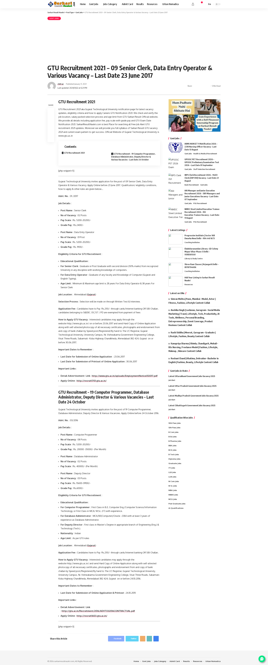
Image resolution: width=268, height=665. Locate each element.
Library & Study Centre (194, 258)
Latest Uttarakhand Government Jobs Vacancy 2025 (191, 376)
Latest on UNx (177, 293)
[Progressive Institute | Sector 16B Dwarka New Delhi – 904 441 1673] (175, 239)
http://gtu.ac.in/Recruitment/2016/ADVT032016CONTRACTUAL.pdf (98, 611)
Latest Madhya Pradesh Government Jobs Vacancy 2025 (193, 396)
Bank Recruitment (192, 185)
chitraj (61, 84)
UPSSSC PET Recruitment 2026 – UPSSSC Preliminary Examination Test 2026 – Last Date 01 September (202, 162)
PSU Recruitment (200, 203)
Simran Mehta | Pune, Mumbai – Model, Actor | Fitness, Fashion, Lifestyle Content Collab (192, 301)
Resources (189, 284)
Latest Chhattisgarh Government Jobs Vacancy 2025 (191, 405)
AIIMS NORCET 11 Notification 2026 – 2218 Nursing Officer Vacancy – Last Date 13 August (201, 147)
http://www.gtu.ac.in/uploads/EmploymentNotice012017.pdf (125, 375)
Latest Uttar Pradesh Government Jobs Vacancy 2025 (192, 386)
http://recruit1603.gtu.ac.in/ (92, 615)
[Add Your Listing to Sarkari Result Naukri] (175, 281)
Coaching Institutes (192, 242)
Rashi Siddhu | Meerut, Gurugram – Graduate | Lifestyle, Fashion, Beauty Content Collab (192, 334)
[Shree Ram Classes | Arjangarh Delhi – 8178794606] (175, 268)
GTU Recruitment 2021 (74, 153)
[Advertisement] (134, 41)
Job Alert (171, 380)
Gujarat (91, 294)
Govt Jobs (54, 18)
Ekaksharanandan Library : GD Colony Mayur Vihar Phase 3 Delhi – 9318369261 (201, 251)
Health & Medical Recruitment (205, 153)
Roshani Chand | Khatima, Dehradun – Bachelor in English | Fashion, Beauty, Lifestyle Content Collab (193, 360)
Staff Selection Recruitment (204, 169)
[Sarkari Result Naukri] (61, 4)
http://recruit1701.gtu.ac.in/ (92, 380)
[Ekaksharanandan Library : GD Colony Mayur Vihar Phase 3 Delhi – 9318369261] (175, 252)
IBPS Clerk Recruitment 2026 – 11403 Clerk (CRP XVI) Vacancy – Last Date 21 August (202, 178)
